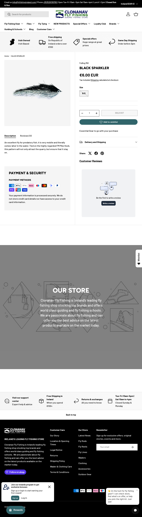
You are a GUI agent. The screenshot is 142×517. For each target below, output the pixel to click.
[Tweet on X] (90, 153)
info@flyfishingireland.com (24, 2)
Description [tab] (10, 135)
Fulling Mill (83, 63)
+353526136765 (50, 2)
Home (6, 56)
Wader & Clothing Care (61, 466)
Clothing (82, 463)
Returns (54, 455)
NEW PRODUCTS (62, 23)
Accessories (84, 468)
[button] (136, 14)
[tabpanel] (37, 150)
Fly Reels (82, 446)
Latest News (84, 435)
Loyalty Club (100, 23)
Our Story (54, 435)
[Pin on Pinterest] (102, 153)
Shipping (95, 80)
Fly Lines (82, 452)
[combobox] (26, 14)
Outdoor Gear (84, 474)
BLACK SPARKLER (18, 56)
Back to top (71, 415)
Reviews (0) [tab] (26, 135)
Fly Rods (82, 441)
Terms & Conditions (59, 472)
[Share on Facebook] (96, 153)
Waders (82, 457)
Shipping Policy (57, 461)
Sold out (119, 113)
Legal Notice (56, 450)
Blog (31, 29)
